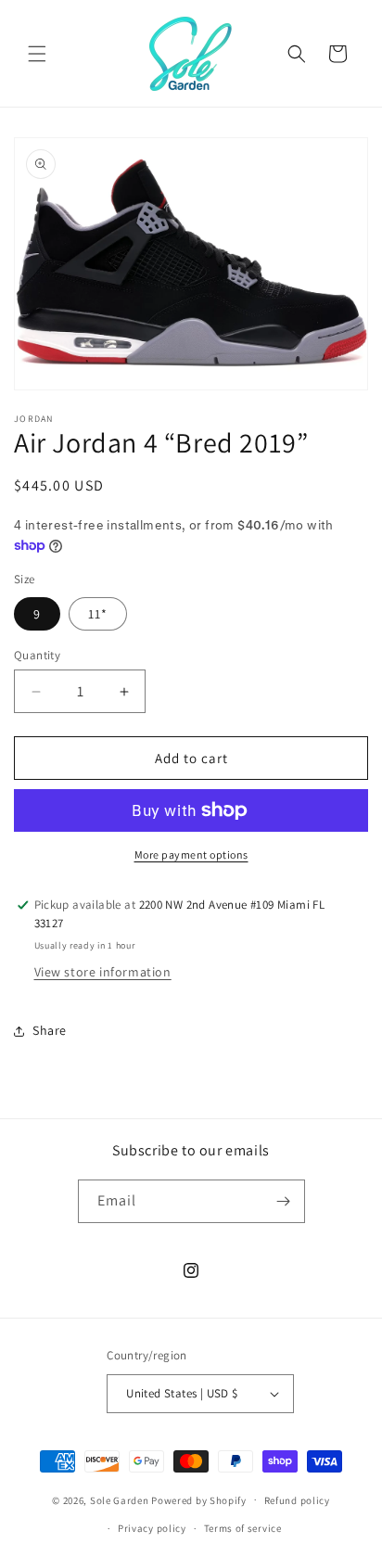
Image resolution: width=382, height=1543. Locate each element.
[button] (37, 53)
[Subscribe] (283, 1201)
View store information (103, 971)
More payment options (191, 854)
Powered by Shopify (199, 1499)
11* (98, 614)
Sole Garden (119, 1499)
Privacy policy (152, 1528)
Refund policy (297, 1500)
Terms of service (243, 1528)
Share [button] (49, 1030)
